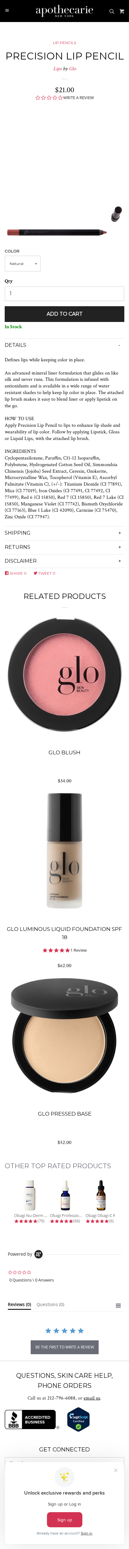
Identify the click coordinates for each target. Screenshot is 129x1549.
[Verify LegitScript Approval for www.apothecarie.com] (78, 1430)
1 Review (78, 950)
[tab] (19, 1306)
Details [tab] (15, 345)
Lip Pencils (64, 42)
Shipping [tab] (18, 533)
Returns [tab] (17, 547)
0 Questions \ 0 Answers (31, 1280)
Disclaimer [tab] (21, 561)
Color (12, 251)
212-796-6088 (61, 1398)
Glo (72, 68)
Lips (57, 68)
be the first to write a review (64, 1347)
